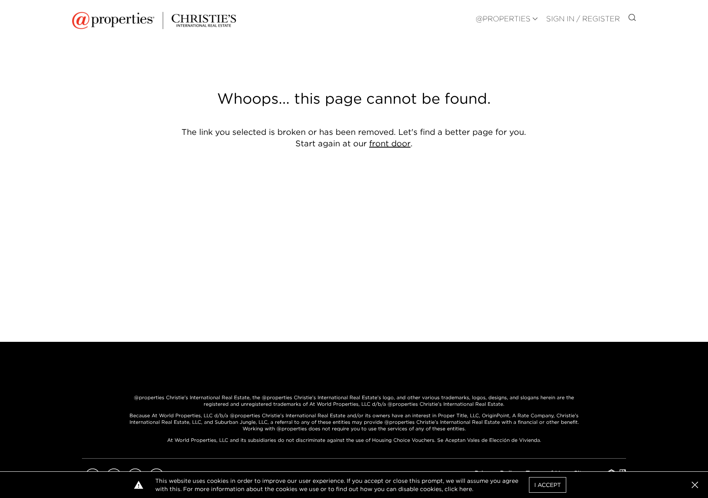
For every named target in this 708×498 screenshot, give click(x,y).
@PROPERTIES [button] (503, 18)
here (465, 489)
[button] (695, 485)
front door (390, 143)
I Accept (547, 485)
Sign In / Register (583, 18)
